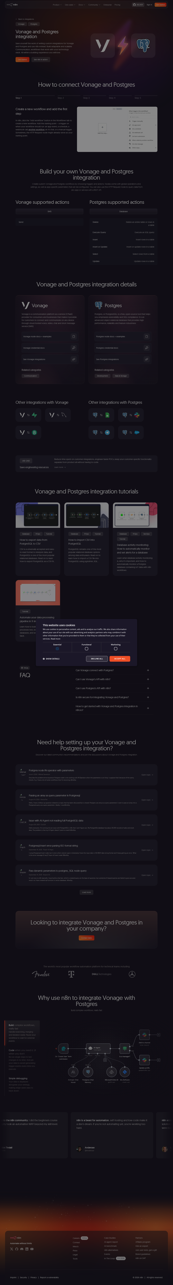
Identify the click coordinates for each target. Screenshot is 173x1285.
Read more (55, 638)
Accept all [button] (119, 658)
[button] (51, 658)
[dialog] (86, 642)
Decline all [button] (97, 658)
